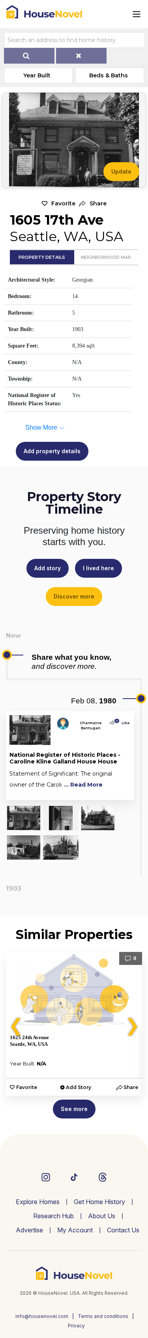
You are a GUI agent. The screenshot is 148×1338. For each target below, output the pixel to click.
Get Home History (99, 1202)
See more (74, 1109)
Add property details (52, 451)
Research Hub (53, 1216)
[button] (93, 204)
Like (123, 723)
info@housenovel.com (41, 1316)
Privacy (76, 1326)
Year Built (37, 75)
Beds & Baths (108, 75)
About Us (101, 1216)
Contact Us (123, 1230)
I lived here (98, 568)
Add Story (78, 1087)
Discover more (74, 596)
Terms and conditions (103, 1316)
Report (122, 792)
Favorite (63, 203)
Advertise (29, 1230)
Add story (47, 568)
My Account (75, 1230)
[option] (74, 1024)
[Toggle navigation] (136, 14)
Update (121, 171)
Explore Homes (38, 1202)
